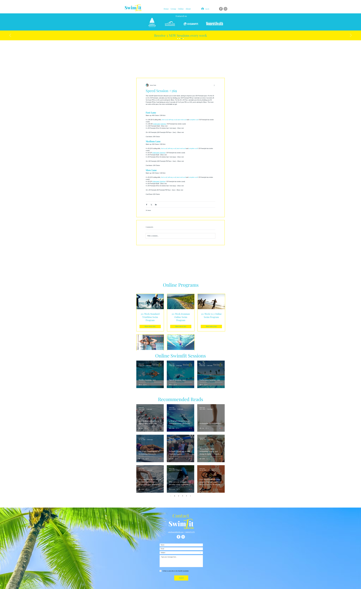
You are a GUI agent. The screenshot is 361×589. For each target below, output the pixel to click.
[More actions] (214, 85)
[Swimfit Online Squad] (177, 38)
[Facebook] (221, 9)
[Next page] (190, 496)
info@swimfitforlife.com (176, 532)
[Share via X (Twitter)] (151, 204)
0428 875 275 (190, 532)
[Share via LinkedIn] (156, 204)
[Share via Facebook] (147, 204)
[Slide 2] (181, 38)
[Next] (351, 35)
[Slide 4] (183, 38)
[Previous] (10, 35)
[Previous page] (170, 496)
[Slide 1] (179, 38)
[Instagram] (225, 9)
